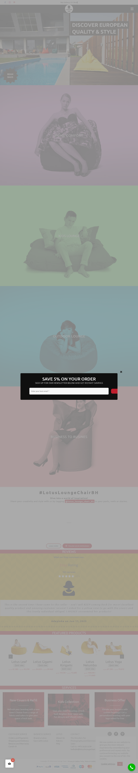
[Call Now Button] (131, 767)
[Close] (121, 372)
